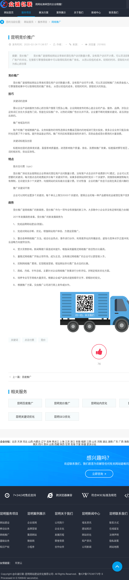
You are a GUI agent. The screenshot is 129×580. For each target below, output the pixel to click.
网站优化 (86, 534)
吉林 (49, 441)
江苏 (67, 441)
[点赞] (99, 353)
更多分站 (91, 444)
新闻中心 (96, 12)
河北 (25, 441)
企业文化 (59, 528)
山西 (30, 441)
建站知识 (86, 528)
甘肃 (67, 444)
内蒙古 (36, 441)
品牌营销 (32, 528)
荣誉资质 (59, 540)
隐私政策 (114, 540)
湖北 (105, 441)
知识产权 (4, 546)
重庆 (35, 444)
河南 (99, 441)
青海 (73, 444)
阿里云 (18, 562)
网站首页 (8, 12)
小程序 (30, 546)
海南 (126, 441)
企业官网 (32, 522)
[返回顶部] (117, 566)
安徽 (78, 441)
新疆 (83, 444)
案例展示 (61, 12)
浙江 (72, 441)
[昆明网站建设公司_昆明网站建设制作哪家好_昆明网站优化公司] (17, 4)
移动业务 (4, 528)
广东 (115, 441)
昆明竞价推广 (62, 403)
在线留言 (114, 528)
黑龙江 (55, 441)
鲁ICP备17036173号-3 (90, 573)
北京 (14, 441)
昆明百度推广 (25, 403)
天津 (19, 441)
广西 (121, 441)
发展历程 (59, 534)
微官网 (30, 540)
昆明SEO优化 (62, 416)
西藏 (56, 444)
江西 (89, 441)
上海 (62, 441)
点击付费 (29, 339)
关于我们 (78, 12)
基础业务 (4, 540)
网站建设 (4, 522)
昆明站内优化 (99, 403)
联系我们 (113, 12)
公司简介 (59, 522)
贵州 (46, 444)
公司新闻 (86, 546)
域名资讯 (86, 522)
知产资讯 (86, 540)
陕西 (62, 444)
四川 (40, 444)
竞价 (43, 339)
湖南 (110, 441)
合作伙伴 (59, 546)
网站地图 (114, 546)
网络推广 (56, 21)
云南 (51, 444)
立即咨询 (98, 473)
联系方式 (114, 522)
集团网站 (32, 534)
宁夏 (78, 444)
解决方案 (43, 12)
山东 (94, 441)
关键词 (14, 339)
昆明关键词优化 (25, 416)
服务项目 (26, 12)
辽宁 (43, 441)
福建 (83, 441)
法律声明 (114, 534)
